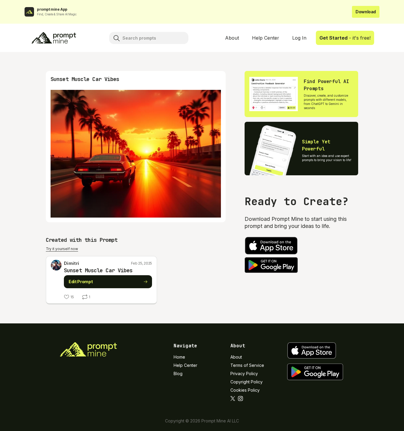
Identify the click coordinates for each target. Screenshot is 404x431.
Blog (178, 373)
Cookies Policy (245, 390)
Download (365, 11)
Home (179, 356)
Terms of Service (247, 365)
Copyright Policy (246, 381)
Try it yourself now (62, 249)
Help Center (265, 38)
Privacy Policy (244, 373)
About (232, 38)
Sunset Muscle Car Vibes (98, 270)
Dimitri (71, 263)
